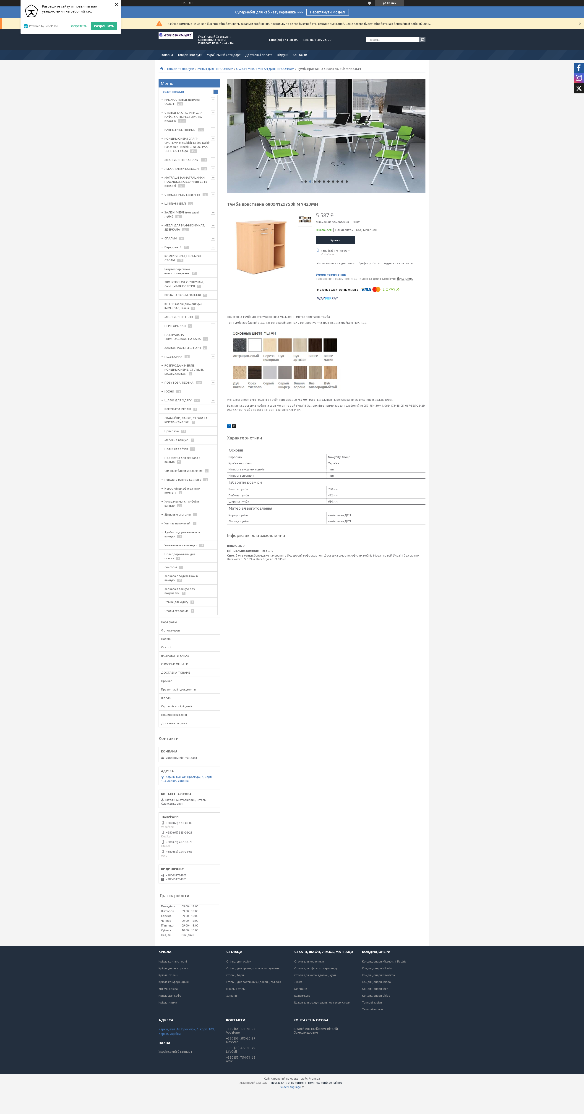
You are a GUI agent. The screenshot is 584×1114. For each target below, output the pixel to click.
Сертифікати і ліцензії (176, 706)
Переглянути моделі (327, 12)
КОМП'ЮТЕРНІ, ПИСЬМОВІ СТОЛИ (182, 258)
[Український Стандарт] (176, 40)
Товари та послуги (180, 69)
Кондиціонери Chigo (376, 995)
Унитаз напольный (177, 523)
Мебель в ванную (176, 439)
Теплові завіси (372, 1002)
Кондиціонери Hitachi (377, 968)
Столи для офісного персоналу (315, 968)
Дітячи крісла (168, 988)
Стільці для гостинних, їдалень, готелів (253, 981)
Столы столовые (176, 610)
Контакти (300, 55)
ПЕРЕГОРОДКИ (175, 325)
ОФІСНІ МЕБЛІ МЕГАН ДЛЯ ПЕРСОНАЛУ (265, 69)
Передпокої (172, 247)
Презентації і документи (178, 689)
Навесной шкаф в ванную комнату (182, 490)
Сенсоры (170, 567)
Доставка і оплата (258, 55)
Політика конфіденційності (326, 1082)
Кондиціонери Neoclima (378, 975)
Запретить (78, 25)
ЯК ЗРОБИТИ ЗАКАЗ (175, 655)
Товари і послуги (189, 55)
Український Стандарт (224, 55)
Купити (335, 240)
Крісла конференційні (174, 981)
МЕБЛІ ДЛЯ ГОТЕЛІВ (178, 316)
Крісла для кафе (170, 995)
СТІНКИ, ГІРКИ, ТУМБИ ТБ (182, 194)
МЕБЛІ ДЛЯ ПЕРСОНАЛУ (215, 69)
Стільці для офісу (238, 961)
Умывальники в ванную (180, 545)
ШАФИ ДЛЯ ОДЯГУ (178, 400)
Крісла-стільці (168, 975)
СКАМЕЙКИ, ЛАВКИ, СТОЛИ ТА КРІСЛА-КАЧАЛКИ (186, 420)
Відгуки (282, 55)
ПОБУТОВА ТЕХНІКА (178, 382)
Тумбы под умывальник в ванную (182, 534)
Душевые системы (177, 514)
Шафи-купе (302, 995)
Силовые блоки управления (183, 470)
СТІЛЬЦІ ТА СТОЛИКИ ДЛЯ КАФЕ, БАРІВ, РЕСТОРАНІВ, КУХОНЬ (183, 116)
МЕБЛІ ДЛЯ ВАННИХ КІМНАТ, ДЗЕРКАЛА (184, 227)
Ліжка (298, 981)
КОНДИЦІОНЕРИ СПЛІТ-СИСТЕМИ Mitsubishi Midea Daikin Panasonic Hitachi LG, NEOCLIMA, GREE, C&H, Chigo (187, 144)
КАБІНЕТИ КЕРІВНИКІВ (180, 129)
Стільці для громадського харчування (252, 968)
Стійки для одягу (176, 601)
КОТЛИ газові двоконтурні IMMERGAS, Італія (183, 306)
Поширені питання (174, 714)
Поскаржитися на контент (288, 1082)
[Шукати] (422, 39)
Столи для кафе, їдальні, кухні (315, 975)
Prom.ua (314, 1078)
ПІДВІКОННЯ (173, 356)
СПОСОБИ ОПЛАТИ (174, 664)
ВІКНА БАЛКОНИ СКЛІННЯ (182, 295)
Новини (166, 638)
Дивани (231, 995)
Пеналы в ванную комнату (182, 479)
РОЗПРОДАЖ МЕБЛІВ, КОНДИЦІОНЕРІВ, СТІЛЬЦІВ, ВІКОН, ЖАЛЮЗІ (184, 369)
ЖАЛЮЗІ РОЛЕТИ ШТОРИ (182, 347)
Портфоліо (169, 622)
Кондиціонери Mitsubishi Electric (384, 961)
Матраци (300, 988)
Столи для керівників (309, 961)
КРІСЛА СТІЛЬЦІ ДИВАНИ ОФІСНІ (182, 101)
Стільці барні (235, 975)
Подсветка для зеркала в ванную (182, 459)
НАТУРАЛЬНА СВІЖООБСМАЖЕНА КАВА (182, 336)
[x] (234, 427)
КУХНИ (169, 391)
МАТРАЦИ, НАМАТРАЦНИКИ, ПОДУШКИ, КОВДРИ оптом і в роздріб (185, 181)
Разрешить (104, 25)
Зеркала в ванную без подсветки (179, 591)
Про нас (166, 681)
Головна (167, 55)
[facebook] (229, 427)
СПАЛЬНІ (170, 238)
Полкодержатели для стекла (179, 556)
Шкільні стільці (236, 988)
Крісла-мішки (168, 1002)
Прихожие (171, 431)
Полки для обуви (176, 448)
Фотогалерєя (170, 630)
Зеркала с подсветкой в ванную (181, 578)
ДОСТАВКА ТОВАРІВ (175, 672)
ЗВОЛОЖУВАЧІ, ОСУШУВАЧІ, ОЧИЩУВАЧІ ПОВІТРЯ (184, 284)
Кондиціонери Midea (376, 981)
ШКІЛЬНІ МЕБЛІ (175, 203)
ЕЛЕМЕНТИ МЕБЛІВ (177, 409)
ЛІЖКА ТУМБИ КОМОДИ (181, 168)
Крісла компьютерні (173, 961)
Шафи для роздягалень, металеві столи (322, 1002)
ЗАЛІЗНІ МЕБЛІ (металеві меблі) (181, 214)
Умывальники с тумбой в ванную (181, 503)
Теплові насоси (372, 1009)
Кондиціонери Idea (375, 988)
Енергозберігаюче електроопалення (177, 271)
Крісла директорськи (173, 968)
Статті (166, 647)
